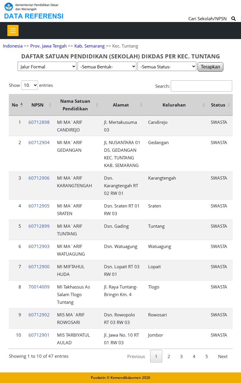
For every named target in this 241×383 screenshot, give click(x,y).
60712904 (39, 142)
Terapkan (210, 66)
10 (18, 335)
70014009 (39, 287)
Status (218, 105)
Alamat (121, 105)
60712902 (39, 315)
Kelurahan (174, 105)
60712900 (39, 266)
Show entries (31, 85)
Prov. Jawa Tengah (48, 46)
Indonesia (13, 46)
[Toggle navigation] (13, 30)
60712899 (39, 226)
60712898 (39, 122)
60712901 (39, 335)
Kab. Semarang (89, 46)
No (15, 105)
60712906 (39, 178)
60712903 (39, 246)
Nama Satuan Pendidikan (75, 105)
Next (222, 356)
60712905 (39, 206)
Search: (162, 86)
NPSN (37, 105)
